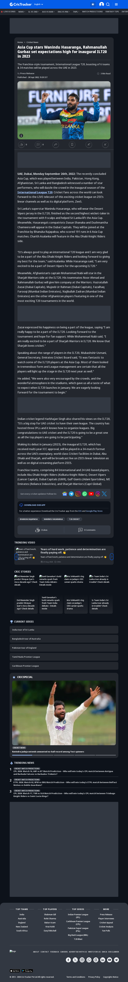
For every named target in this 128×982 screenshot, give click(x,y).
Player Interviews (106, 918)
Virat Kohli (50, 926)
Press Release (25, 73)
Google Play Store (94, 511)
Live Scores (9, 11)
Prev (16, 556)
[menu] (116, 4)
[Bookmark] (72, 144)
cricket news (32, 42)
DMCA (104, 952)
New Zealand (22, 926)
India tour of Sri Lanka (23, 629)
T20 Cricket (74, 519)
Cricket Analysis (106, 926)
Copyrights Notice (110, 977)
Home (20, 42)
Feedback (54, 952)
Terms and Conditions (75, 977)
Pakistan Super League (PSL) (78, 929)
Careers (64, 952)
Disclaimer (113, 952)
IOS (80, 511)
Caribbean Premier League (25, 665)
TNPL (75, 11)
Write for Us (94, 952)
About (36, 952)
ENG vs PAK (63, 11)
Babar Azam (50, 922)
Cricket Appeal (106, 922)
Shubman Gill (50, 914)
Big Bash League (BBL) (78, 935)
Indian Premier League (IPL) (78, 916)
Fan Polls (106, 930)
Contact (45, 952)
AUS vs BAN (47, 11)
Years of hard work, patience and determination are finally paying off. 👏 (73, 551)
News (21, 11)
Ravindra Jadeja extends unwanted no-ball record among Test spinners (48, 751)
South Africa (21, 930)
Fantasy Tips (112, 11)
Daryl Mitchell (50, 930)
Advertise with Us (78, 952)
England (21, 922)
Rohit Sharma (50, 918)
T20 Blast (78, 939)
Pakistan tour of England (24, 647)
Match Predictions (92, 11)
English (37, 4)
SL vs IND (33, 11)
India (22, 914)
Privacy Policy (94, 977)
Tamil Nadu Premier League (26, 656)
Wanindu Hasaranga (53, 519)
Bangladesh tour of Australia (26, 638)
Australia (22, 918)
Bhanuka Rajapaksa (29, 519)
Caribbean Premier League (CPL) (78, 922)
